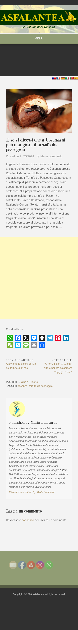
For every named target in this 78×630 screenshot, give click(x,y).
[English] (54, 78)
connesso (28, 520)
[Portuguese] (72, 78)
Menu (39, 38)
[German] (63, 78)
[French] (58, 78)
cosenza (22, 386)
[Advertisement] (39, 278)
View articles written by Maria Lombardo (32, 492)
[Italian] (67, 78)
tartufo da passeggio (41, 386)
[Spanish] (76, 78)
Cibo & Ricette (29, 382)
